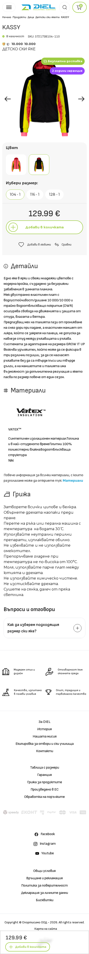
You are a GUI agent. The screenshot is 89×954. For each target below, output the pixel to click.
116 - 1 (34, 194)
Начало (6, 17)
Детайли (44, 910)
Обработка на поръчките (44, 797)
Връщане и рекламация (44, 878)
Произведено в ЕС (45, 789)
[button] (81, 99)
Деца (31, 17)
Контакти (44, 751)
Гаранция (44, 775)
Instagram (48, 844)
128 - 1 (54, 194)
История (44, 729)
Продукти (19, 17)
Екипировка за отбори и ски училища (45, 744)
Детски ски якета (48, 17)
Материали (73, 480)
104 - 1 (15, 194)
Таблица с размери (44, 767)
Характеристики (44, 921)
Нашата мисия (45, 736)
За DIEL (44, 722)
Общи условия (44, 871)
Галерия (54, 900)
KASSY (65, 17)
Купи (32, 900)
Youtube (47, 853)
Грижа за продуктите (44, 782)
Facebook (48, 834)
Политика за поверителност (44, 885)
